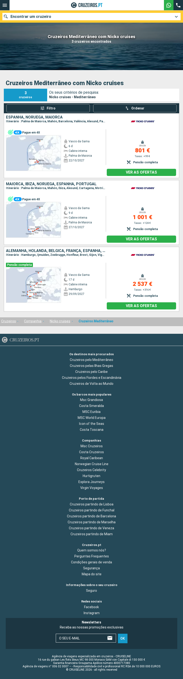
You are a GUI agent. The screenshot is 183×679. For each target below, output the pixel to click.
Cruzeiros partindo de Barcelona (91, 516)
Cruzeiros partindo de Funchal (91, 510)
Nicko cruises (60, 321)
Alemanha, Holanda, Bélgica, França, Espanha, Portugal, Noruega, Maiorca (56, 251)
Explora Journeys (91, 482)
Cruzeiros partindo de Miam (92, 534)
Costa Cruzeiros (91, 452)
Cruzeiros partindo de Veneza (91, 528)
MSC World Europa (92, 418)
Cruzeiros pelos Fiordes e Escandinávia (91, 378)
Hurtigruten (91, 476)
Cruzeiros (8, 321)
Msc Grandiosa (91, 400)
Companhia (32, 321)
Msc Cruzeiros (92, 446)
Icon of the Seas (91, 424)
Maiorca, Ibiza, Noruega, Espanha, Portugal (51, 184)
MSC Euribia (91, 412)
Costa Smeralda (91, 406)
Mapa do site (92, 574)
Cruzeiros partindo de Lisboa (91, 504)
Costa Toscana (91, 430)
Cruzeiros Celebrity (91, 470)
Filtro (51, 108)
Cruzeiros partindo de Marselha (92, 522)
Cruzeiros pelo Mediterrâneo (91, 360)
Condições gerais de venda (91, 562)
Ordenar (137, 108)
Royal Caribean (91, 458)
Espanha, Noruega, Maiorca (34, 117)
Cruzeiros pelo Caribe (91, 372)
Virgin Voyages (91, 488)
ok (122, 638)
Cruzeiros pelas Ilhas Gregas (91, 366)
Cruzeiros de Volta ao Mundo (91, 384)
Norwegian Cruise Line (91, 464)
